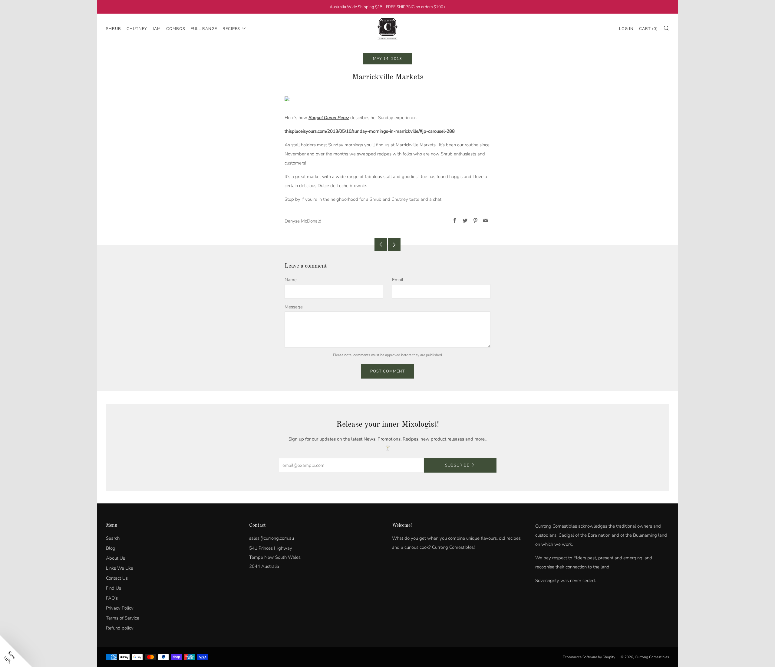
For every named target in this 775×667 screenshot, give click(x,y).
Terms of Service (122, 618)
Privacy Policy (120, 608)
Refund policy (120, 628)
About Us (115, 558)
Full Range (204, 28)
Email (397, 280)
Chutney (137, 28)
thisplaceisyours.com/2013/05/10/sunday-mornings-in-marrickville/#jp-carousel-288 (370, 131)
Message (294, 307)
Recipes (231, 28)
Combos (175, 28)
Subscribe (457, 465)
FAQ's (112, 598)
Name (291, 280)
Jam (157, 28)
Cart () (648, 28)
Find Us (113, 588)
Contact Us (117, 578)
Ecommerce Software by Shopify (589, 657)
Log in (626, 28)
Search (113, 538)
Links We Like (119, 568)
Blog (110, 548)
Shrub (113, 28)
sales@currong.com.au (271, 538)
